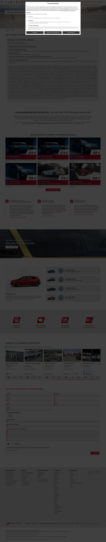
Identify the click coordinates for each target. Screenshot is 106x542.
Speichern (35, 32)
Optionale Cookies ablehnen (53, 32)
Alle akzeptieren (71, 32)
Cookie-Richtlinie (72, 10)
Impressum (28, 12)
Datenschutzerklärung (64, 10)
